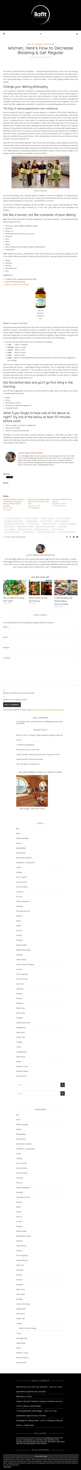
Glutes (18, 921)
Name (6, 627)
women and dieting (28, 532)
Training (19, 1042)
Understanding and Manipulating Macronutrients (63, 601)
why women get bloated (41, 529)
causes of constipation (63, 518)
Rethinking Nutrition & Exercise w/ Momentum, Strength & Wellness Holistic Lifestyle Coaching (13, 502)
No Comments (46, 57)
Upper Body (20, 1057)
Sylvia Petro (20, 1032)
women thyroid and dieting (67, 532)
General (19, 916)
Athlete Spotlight (22, 838)
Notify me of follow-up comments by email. (18, 693)
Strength (19, 1018)
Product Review (22, 979)
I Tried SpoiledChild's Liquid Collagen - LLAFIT (32, 1411)
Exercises (19, 892)
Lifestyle (39, 44)
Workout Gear (21, 1076)
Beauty (18, 843)
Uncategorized (21, 1052)
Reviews (19, 998)
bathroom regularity (47, 518)
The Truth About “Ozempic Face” (28, 764)
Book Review (21, 853)
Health (30, 44)
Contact (29, 1396)
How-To (19, 930)
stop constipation (10, 529)
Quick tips (19, 989)
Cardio (18, 867)
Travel (18, 1047)
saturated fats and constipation (45, 526)
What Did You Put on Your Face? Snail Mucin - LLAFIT (35, 1387)
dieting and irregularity (61, 521)
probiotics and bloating (49, 524)
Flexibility (19, 906)
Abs (17, 828)
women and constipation (12, 532)
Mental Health (21, 945)
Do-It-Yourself (21, 877)
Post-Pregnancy (22, 974)
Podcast (19, 969)
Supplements (21, 1027)
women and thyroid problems (46, 532)
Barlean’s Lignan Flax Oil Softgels (17, 284)
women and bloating (58, 529)
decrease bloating (45, 521)
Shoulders (19, 1003)
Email (5, 637)
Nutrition (49, 44)
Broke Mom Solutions (24, 858)
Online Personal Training (25, 964)
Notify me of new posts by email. (15, 700)
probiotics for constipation (68, 524)
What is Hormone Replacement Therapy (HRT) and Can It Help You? (38, 501)
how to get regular (33, 524)
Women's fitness (22, 1071)
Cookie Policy (7, 1467)
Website (6, 647)
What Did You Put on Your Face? (28, 749)
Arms (18, 833)
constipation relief (31, 521)
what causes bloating (24, 529)
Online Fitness (21, 959)
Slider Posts (20, 1008)
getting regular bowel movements (15, 524)
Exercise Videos (22, 887)
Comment (6, 658)
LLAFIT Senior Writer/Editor (15, 537)
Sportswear (20, 1013)
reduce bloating (9, 526)
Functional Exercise (23, 911)
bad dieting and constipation (13, 518)
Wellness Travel (22, 1066)
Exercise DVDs (21, 882)
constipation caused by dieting (14, 521)
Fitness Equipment (23, 901)
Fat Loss (19, 896)
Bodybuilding (21, 848)
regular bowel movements (25, 526)
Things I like (20, 1037)
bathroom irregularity (31, 518)
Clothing (19, 872)
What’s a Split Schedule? (32, 1406)
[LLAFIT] (40, 15)
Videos (18, 1061)
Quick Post (20, 984)
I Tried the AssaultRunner (25, 745)
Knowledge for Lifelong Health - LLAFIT (30, 1420)
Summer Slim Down (23, 1023)
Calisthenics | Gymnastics (25, 862)
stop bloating (62, 526)
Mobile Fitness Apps (23, 950)
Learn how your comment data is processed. (48, 710)
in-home (19, 935)
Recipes (19, 993)
